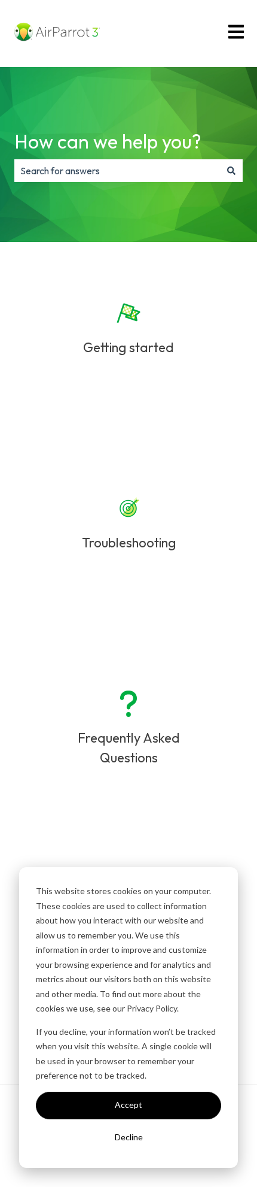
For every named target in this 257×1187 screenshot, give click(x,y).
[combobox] (117, 170)
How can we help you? (107, 141)
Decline (129, 1137)
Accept (128, 1105)
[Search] (231, 170)
